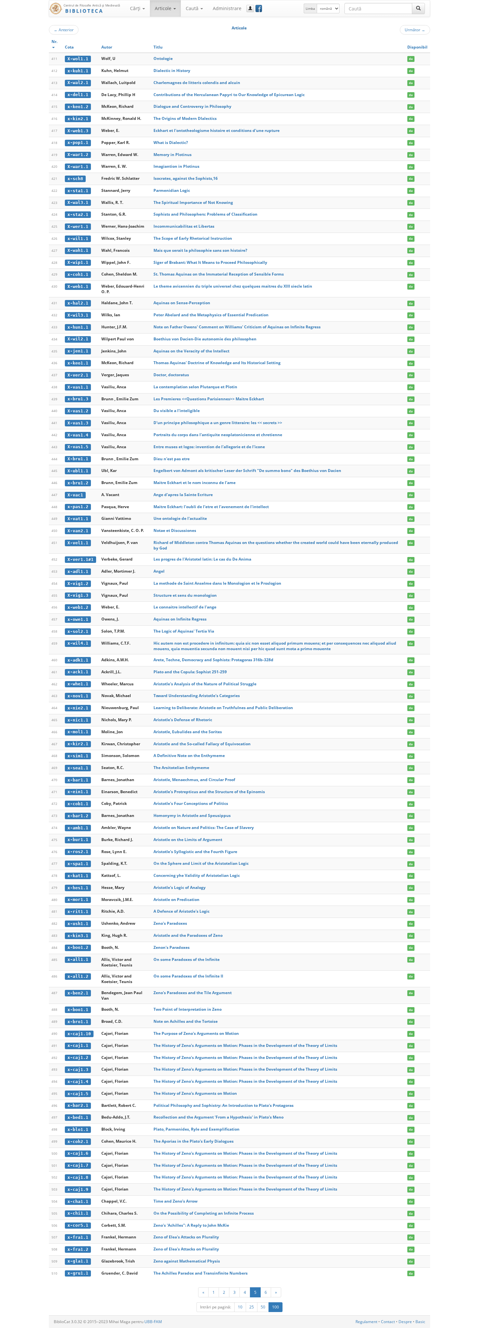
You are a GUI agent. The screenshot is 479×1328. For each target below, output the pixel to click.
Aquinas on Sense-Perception (181, 303)
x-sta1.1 (77, 190)
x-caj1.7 (77, 1165)
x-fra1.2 (77, 1249)
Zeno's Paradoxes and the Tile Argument (192, 992)
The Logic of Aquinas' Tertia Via (183, 631)
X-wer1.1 (77, 226)
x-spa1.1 (77, 863)
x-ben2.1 (77, 993)
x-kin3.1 (77, 935)
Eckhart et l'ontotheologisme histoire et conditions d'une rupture (216, 130)
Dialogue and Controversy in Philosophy (192, 106)
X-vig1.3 (77, 595)
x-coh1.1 (77, 274)
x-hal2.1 (77, 303)
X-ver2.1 (77, 375)
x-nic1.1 (77, 720)
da (411, 59)
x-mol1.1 (77, 731)
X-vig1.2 (77, 583)
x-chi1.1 (77, 1213)
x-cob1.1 (77, 803)
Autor (106, 47)
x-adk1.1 (77, 660)
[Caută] (418, 8)
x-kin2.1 (77, 118)
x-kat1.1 (77, 875)
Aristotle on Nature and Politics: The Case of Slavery (203, 827)
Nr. (54, 41)
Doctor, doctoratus (171, 375)
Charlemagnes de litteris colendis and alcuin (196, 82)
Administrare (227, 8)
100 (275, 1307)
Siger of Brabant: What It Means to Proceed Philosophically (210, 262)
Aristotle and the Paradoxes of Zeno (188, 935)
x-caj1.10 (79, 1033)
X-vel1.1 (77, 542)
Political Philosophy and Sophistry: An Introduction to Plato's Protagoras (223, 1105)
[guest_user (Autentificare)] (250, 8)
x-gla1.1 (77, 1261)
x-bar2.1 (77, 1105)
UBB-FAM (153, 1321)
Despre (405, 1321)
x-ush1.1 (77, 923)
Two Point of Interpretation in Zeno (187, 1009)
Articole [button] (164, 8)
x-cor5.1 (77, 1225)
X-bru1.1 (77, 458)
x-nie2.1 (77, 708)
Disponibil (417, 47)
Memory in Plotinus (172, 154)
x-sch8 (75, 178)
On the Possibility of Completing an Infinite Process (203, 1213)
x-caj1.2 (77, 1057)
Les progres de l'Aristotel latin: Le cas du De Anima (202, 559)
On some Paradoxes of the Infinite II (188, 976)
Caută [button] (193, 8)
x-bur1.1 (77, 839)
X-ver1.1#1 (80, 559)
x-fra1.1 (77, 1237)
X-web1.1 (77, 286)
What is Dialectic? (170, 142)
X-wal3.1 (77, 202)
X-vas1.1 (77, 387)
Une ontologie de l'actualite (180, 518)
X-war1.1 (77, 166)
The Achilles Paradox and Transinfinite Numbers (200, 1273)
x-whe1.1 (77, 683)
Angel (159, 571)
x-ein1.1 (77, 791)
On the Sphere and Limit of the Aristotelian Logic (201, 863)
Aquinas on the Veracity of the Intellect (191, 351)
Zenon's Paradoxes (171, 947)
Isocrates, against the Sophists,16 (185, 178)
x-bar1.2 (77, 815)
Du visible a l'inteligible (176, 410)
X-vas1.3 (77, 423)
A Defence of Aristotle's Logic (181, 911)
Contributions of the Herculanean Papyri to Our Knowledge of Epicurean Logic (229, 94)
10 (240, 1307)
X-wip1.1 (77, 262)
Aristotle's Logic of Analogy (179, 887)
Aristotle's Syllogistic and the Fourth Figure (195, 851)
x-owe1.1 (77, 619)
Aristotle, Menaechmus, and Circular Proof (194, 779)
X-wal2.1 (77, 82)
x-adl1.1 (77, 571)
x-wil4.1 (77, 643)
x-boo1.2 (77, 947)
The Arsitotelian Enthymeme (181, 767)
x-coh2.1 (77, 1141)
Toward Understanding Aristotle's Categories (196, 695)
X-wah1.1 (77, 250)
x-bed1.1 (77, 1117)
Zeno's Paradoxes (170, 923)
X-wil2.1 (77, 338)
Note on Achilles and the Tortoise (185, 1021)
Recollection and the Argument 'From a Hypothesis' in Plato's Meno (218, 1117)
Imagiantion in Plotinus (176, 166)
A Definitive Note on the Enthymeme (189, 755)
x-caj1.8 (77, 1177)
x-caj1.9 (77, 1189)
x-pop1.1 (77, 142)
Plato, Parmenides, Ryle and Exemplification (196, 1129)
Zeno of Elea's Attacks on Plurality (186, 1237)
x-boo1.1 (77, 1009)
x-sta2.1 (77, 214)
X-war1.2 (77, 154)
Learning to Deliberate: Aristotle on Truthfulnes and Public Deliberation (223, 707)
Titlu (158, 47)
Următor (415, 29)
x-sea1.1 (77, 767)
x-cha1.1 (77, 1201)
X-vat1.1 (77, 518)
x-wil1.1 (77, 238)
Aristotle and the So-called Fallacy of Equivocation (202, 744)
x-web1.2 (77, 607)
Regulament (366, 1321)
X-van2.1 (77, 530)
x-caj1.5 (77, 1093)
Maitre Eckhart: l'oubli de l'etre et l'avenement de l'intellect (211, 506)
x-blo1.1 (77, 1129)
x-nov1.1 (77, 695)
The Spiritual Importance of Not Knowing (193, 202)
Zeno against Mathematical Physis (186, 1261)
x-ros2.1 (77, 851)
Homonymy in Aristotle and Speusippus (192, 815)
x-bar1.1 (77, 780)
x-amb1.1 (77, 827)
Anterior (64, 29)
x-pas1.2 (77, 506)
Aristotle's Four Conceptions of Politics (190, 803)
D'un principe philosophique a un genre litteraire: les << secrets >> (217, 422)
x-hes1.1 (77, 887)
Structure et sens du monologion (185, 595)
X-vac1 (75, 495)
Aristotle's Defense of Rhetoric (182, 719)
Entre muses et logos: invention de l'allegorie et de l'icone (209, 447)
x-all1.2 (77, 976)
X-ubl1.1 (77, 470)
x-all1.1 (77, 959)
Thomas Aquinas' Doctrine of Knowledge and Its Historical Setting (217, 362)
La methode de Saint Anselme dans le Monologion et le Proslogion (217, 583)
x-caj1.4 (77, 1081)
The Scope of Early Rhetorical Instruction (192, 238)
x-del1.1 (77, 94)
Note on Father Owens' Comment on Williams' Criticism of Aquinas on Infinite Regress (237, 327)
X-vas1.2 (77, 410)
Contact (388, 1321)
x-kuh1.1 (77, 70)
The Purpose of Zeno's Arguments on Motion (196, 1033)
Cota (69, 47)
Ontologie (163, 58)
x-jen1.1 (77, 351)
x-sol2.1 (77, 631)
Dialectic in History (171, 70)
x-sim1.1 (77, 755)
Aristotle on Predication (176, 899)
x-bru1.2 (77, 482)
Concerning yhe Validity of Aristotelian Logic (196, 875)
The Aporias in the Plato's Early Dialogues (193, 1141)
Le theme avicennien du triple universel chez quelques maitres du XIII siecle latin (232, 286)
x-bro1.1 (77, 1021)
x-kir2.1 (77, 743)
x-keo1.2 (77, 106)
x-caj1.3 (77, 1069)
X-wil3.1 (77, 315)
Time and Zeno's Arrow (175, 1201)
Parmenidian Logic (171, 190)
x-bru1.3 (77, 398)
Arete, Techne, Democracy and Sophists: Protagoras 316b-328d (213, 660)
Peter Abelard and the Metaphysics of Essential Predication (211, 315)
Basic (420, 1321)
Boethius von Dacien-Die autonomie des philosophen (204, 339)
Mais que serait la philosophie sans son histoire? (200, 250)
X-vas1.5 (77, 446)
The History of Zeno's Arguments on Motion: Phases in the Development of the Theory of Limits (245, 1045)
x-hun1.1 (77, 327)
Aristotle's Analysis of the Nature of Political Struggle (204, 684)
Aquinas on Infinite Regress (180, 619)
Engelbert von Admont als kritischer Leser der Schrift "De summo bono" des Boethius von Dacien (247, 470)
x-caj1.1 (77, 1045)
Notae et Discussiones (174, 530)
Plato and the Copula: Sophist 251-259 (190, 672)
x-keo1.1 (77, 363)
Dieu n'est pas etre (171, 459)
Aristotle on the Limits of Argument (187, 839)
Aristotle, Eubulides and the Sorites (187, 732)
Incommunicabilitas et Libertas (183, 226)
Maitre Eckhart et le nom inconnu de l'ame (194, 482)
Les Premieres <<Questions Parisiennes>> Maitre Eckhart (208, 399)
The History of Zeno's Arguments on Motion (195, 1093)
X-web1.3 (77, 130)
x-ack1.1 (77, 671)
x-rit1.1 (77, 911)
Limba (310, 8)
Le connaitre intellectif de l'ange (184, 607)
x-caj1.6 (77, 1153)
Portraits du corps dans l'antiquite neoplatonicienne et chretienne (217, 434)
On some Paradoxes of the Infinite (186, 959)
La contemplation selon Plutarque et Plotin (195, 387)
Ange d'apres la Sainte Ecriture (183, 494)
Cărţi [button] (136, 8)
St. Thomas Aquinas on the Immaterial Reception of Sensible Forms (218, 274)
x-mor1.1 (77, 899)
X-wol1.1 (77, 58)
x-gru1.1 (77, 1273)
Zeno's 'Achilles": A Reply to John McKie (191, 1225)
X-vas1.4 (77, 435)
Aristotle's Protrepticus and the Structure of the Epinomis (209, 791)
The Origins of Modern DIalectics (185, 118)
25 (251, 1307)
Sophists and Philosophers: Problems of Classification (205, 214)
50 (263, 1307)
